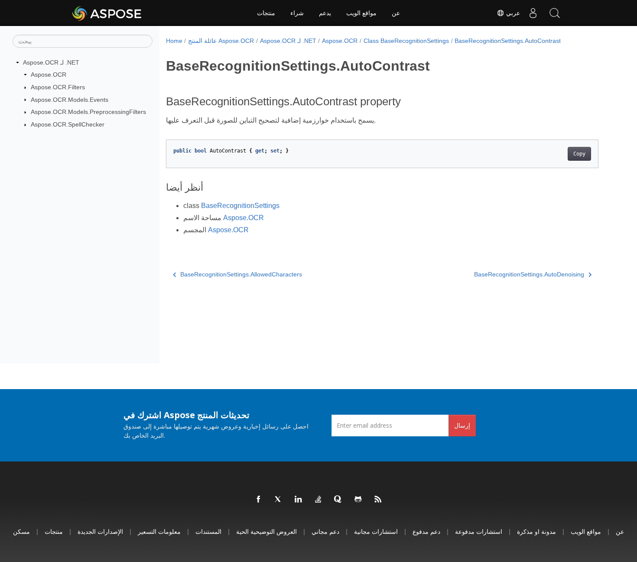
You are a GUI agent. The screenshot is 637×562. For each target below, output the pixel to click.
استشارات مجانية (376, 531)
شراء (297, 13)
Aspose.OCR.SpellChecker (67, 124)
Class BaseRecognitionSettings (406, 40)
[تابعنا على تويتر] (278, 499)
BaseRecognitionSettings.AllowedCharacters (241, 274)
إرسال (462, 425)
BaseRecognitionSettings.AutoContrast (508, 40)
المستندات (208, 531)
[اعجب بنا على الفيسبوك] (258, 499)
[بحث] (555, 13)
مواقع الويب (361, 13)
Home (174, 40)
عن (396, 13)
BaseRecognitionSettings (240, 205)
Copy (579, 154)
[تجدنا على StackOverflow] (318, 499)
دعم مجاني (325, 531)
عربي (512, 13)
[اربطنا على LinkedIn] (298, 499)
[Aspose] (107, 13)
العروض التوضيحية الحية (266, 531)
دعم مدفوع (426, 531)
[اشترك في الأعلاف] (378, 499)
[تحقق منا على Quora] (338, 499)
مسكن (21, 531)
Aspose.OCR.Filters (58, 87)
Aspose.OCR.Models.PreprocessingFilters (88, 111)
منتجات (266, 13)
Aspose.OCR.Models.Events (69, 99)
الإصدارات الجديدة (100, 531)
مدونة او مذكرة (536, 531)
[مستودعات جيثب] (358, 499)
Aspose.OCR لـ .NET (51, 62)
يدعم (325, 13)
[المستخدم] (533, 13)
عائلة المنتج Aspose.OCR (221, 40)
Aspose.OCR (48, 74)
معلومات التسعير (159, 531)
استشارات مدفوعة (478, 531)
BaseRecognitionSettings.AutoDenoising (529, 274)
